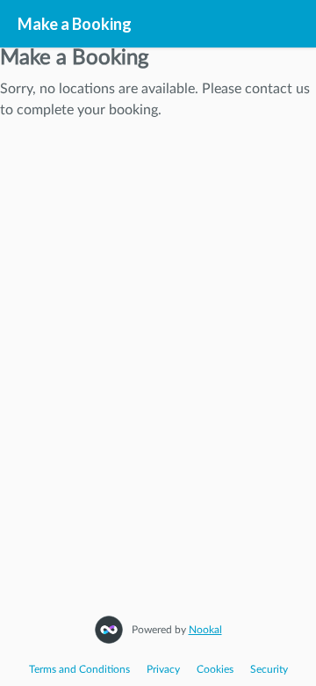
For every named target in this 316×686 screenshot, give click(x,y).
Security (269, 669)
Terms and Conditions (79, 669)
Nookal (205, 629)
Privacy (163, 669)
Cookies (215, 669)
